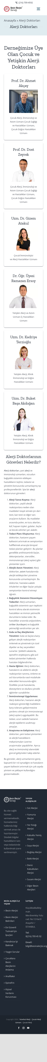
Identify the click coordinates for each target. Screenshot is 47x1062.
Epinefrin (9, 982)
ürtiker (12, 624)
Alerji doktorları (11, 470)
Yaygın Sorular (12, 951)
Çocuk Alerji (27, 1022)
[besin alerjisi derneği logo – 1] (13, 7)
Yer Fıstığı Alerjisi (32, 827)
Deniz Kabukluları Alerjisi (32, 869)
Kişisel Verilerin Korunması (10, 993)
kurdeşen (21, 624)
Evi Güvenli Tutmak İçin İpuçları (11, 931)
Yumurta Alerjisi (31, 816)
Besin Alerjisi (11, 910)
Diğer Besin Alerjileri (32, 887)
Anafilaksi (10, 976)
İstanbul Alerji (25, 1019)
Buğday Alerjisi (34, 852)
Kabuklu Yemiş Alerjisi (34, 837)
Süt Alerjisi (32, 808)
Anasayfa (10, 20)
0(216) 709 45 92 (33, 936)
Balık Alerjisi (33, 858)
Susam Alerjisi (34, 879)
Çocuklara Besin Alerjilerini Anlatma (10, 964)
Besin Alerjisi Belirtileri (11, 919)
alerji (27, 470)
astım (22, 571)
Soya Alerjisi (33, 845)
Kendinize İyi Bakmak (11, 943)
